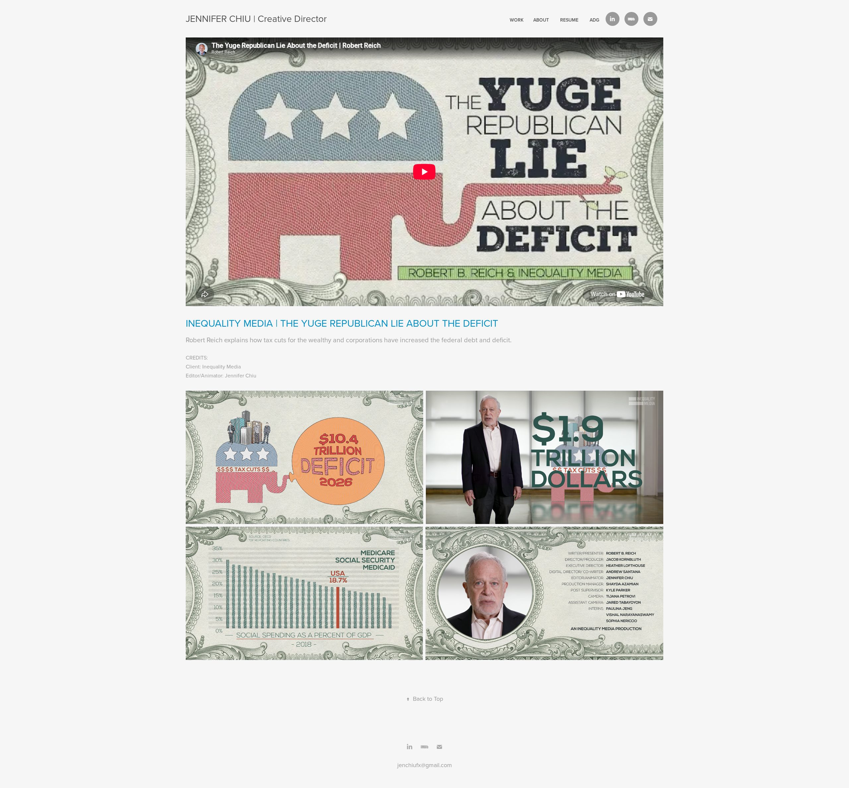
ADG (594, 20)
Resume (569, 20)
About (541, 20)
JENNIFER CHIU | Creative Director (256, 18)
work (517, 20)
